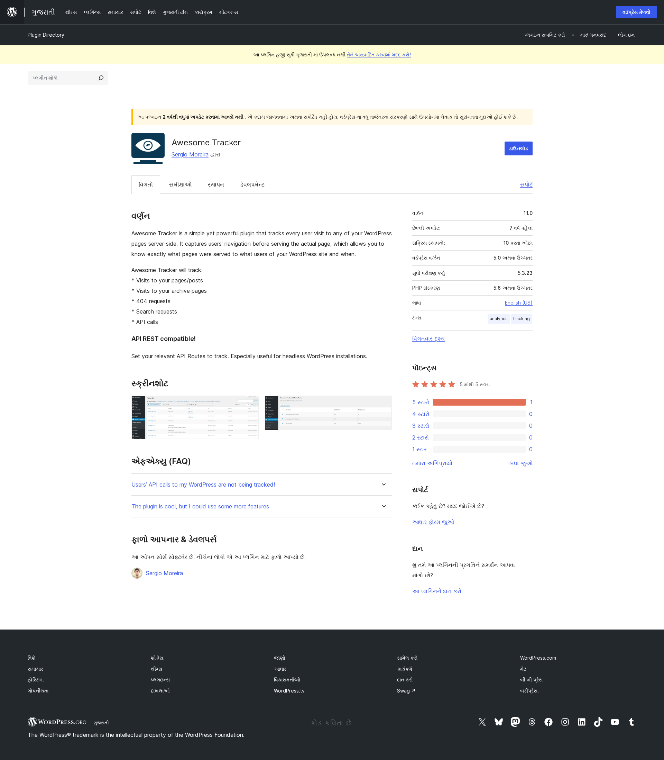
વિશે (32, 658)
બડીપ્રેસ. (529, 691)
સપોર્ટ (526, 184)
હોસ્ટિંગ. (36, 679)
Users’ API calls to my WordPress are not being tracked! (203, 484)
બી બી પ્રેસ (531, 679)
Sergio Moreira (190, 154)
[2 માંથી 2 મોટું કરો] (382, 404)
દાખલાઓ (160, 691)
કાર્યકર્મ (404, 669)
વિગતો (146, 184)
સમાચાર (35, 669)
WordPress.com (538, 658)
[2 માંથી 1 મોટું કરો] (249, 404)
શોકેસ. (158, 658)
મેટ (523, 669)
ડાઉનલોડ (518, 148)
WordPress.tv (289, 691)
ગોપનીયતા (38, 691)
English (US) (519, 303)
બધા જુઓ (521, 463)
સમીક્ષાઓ (180, 184)
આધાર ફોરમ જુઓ (433, 521)
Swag (406, 691)
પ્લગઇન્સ (160, 679)
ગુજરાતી (101, 722)
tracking (521, 318)
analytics (499, 318)
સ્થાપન (216, 184)
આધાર (280, 669)
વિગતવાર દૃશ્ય (428, 338)
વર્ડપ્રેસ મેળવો (636, 12)
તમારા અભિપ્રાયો (432, 463)
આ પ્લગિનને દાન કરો (436, 591)
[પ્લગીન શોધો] (101, 78)
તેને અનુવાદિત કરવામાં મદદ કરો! (379, 54)
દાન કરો (405, 679)
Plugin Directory (46, 35)
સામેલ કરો (407, 658)
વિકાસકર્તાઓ (287, 679)
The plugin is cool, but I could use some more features (200, 506)
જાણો (279, 658)
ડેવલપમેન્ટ (252, 184)
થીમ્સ (156, 669)
